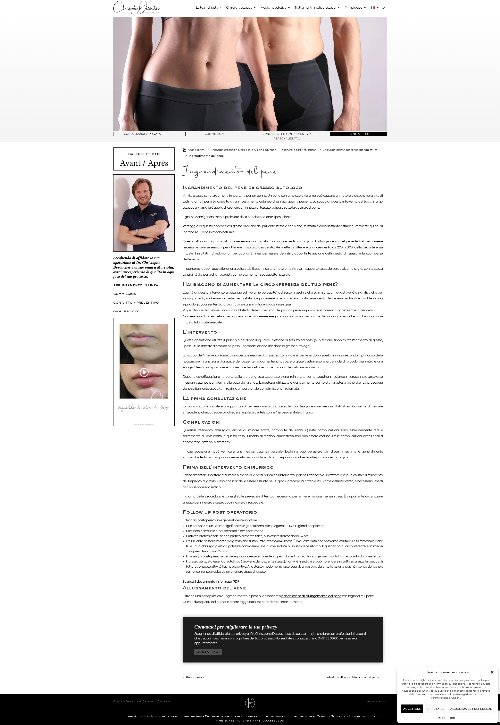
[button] (492, 672)
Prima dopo (353, 7)
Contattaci (208, 651)
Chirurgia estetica (239, 7)
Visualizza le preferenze (471, 708)
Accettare (412, 708)
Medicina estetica (273, 7)
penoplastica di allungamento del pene (311, 596)
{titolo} (442, 717)
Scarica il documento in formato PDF (211, 581)
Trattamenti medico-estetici (315, 7)
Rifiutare (435, 708)
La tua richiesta (207, 7)
